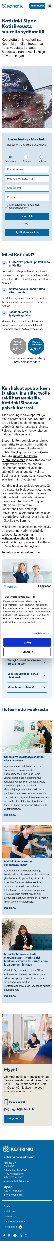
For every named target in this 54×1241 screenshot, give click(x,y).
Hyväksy (27, 642)
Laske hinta (27, 216)
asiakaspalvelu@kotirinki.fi (17, 1181)
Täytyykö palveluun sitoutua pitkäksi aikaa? (24, 662)
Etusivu (7, 1206)
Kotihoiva (42, 161)
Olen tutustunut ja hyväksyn (24, 206)
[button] (27, 1227)
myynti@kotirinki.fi (22, 1109)
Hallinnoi (25, 652)
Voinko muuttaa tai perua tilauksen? (22, 676)
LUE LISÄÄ (10, 815)
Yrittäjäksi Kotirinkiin (14, 1222)
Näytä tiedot (39, 633)
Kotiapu (26, 161)
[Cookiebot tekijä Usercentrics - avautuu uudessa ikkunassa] (38, 587)
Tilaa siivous (37, 6)
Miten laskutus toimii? (20, 687)
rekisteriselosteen (18, 208)
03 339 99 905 (17, 1102)
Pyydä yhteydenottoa (27, 232)
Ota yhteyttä (14, 1119)
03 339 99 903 (16, 1178)
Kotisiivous (10, 161)
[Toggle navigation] (49, 6)
